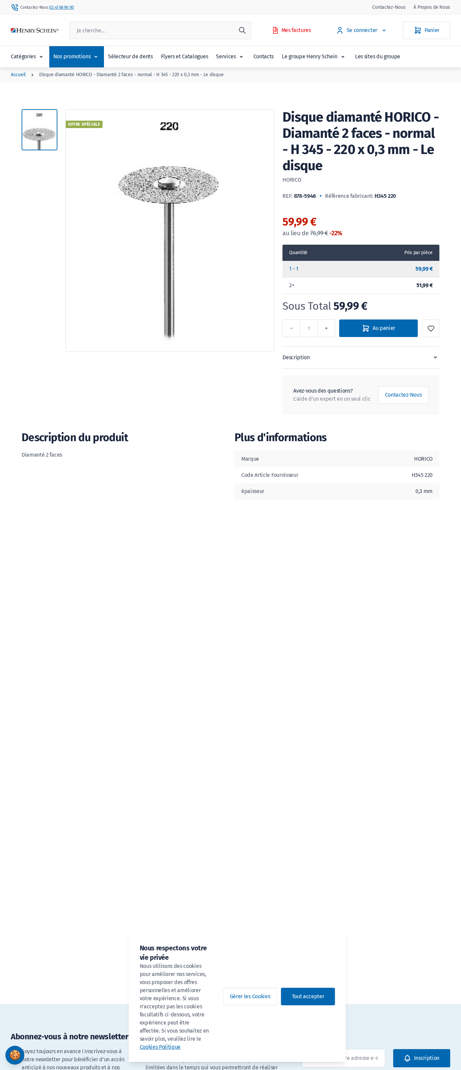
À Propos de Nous (431, 7)
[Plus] (326, 328)
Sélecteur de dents (130, 56)
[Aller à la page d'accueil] (35, 30)
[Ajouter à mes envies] (430, 328)
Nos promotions (72, 56)
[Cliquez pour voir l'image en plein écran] (169, 230)
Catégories (23, 56)
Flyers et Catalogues (184, 56)
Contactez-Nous (388, 7)
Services (226, 56)
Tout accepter (308, 996)
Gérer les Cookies (250, 996)
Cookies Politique (160, 1047)
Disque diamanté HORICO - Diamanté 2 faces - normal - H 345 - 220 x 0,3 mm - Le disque (131, 75)
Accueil (18, 75)
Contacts (263, 56)
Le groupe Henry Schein (309, 56)
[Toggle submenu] (41, 57)
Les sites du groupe (377, 56)
